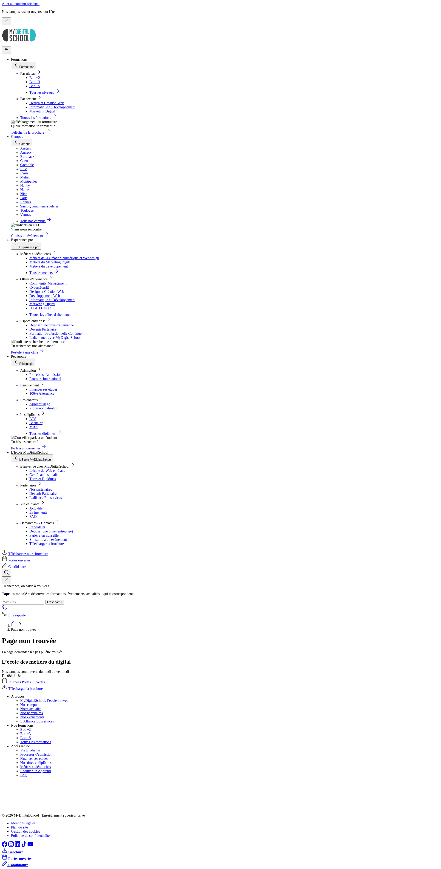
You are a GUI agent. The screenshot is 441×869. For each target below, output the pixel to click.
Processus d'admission (45, 375)
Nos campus (29, 705)
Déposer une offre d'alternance (51, 325)
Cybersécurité (39, 287)
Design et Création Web (46, 103)
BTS (32, 419)
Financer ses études (43, 389)
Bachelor (35, 423)
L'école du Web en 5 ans (47, 470)
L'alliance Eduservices (45, 498)
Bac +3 (34, 82)
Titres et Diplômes (42, 479)
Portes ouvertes (19, 560)
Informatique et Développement (52, 107)
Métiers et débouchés (35, 767)
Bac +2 (34, 78)
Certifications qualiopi (45, 475)
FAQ (33, 516)
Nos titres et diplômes (35, 763)
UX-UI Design (40, 308)
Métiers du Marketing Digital (50, 262)
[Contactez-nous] (4, 609)
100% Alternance (41, 393)
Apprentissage (39, 404)
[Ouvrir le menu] (6, 50)
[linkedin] (18, 846)
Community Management (47, 283)
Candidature (17, 567)
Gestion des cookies (25, 831)
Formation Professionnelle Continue (55, 333)
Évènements (38, 512)
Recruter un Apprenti (35, 771)
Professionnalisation (43, 408)
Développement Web (44, 296)
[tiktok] (24, 846)
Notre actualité (30, 709)
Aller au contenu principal (21, 4)
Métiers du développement (48, 266)
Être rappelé (17, 615)
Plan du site (19, 827)
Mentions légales (23, 823)
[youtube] (30, 846)
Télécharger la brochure (46, 544)
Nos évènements (32, 717)
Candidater (37, 527)
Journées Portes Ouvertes (26, 682)
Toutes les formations (35, 742)
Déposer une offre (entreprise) (51, 531)
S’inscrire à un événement (48, 539)
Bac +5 (34, 86)
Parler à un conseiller (44, 535)
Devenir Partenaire (43, 329)
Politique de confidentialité (30, 835)
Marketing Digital (42, 111)
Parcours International (45, 379)
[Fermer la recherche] (6, 580)
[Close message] (6, 21)
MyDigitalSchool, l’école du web (44, 700)
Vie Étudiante (30, 750)
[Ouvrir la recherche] (6, 572)
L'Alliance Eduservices (37, 721)
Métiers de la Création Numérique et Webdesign (64, 258)
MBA (33, 427)
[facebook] (5, 846)
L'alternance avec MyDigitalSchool (55, 338)
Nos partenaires (40, 489)
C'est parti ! (54, 602)
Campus (17, 136)
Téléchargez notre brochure (28, 554)
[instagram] (11, 846)
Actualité (35, 508)
